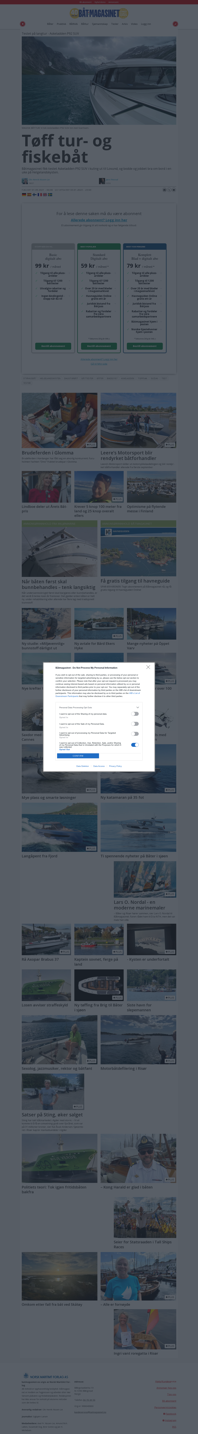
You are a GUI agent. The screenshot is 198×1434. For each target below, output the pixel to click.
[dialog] (99, 717)
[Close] (149, 668)
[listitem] (99, 707)
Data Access (99, 766)
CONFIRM (78, 756)
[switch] (135, 714)
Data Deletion (82, 766)
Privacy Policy (115, 766)
